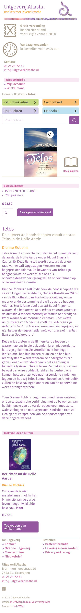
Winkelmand (16, 88)
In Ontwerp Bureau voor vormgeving (30, 601)
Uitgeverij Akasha (24, 7)
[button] (50, 134)
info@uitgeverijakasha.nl (21, 70)
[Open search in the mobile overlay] (40, 120)
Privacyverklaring (57, 552)
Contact (10, 544)
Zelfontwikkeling (16, 102)
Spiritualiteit (13, 111)
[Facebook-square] (4, 589)
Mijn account (16, 84)
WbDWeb (19, 606)
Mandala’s (51, 111)
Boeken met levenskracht (22, 12)
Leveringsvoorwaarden (61, 548)
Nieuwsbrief (13, 556)
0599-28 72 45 (14, 66)
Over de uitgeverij (17, 548)
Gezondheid (53, 102)
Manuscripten (14, 552)
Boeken (19, 94)
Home (6, 94)
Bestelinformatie (56, 544)
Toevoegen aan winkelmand (35, 212)
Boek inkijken (70, 170)
